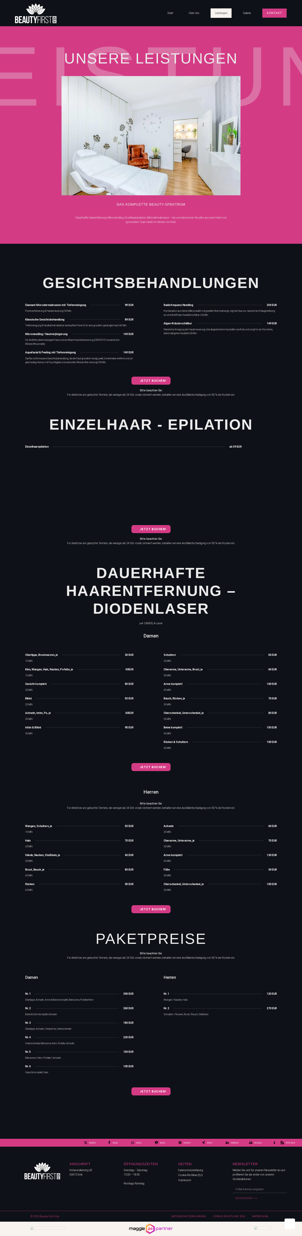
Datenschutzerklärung (190, 1170)
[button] (94, 1143)
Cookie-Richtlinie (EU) (190, 1175)
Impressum (184, 1180)
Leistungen (221, 13)
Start (170, 13)
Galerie (247, 13)
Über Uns (194, 13)
